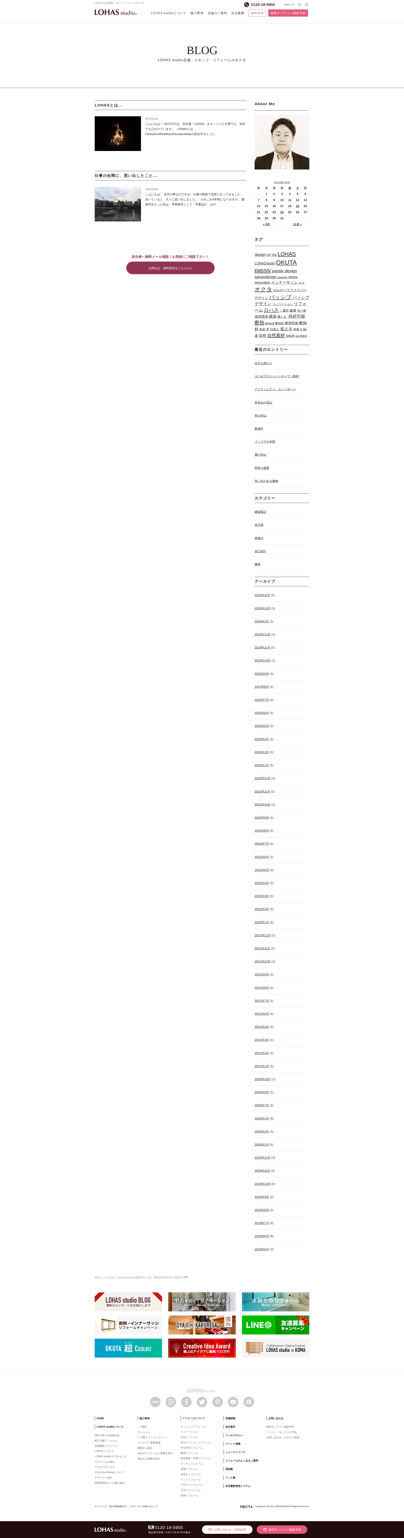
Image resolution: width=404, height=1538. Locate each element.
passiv (263, 270)
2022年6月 (262, 857)
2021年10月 (263, 961)
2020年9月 (262, 1092)
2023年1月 (262, 765)
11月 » (297, 224)
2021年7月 (262, 1000)
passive (282, 277)
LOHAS (287, 254)
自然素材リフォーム (106, 1445)
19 (297, 206)
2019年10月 (263, 1184)
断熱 (259, 322)
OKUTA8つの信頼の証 (107, 1435)
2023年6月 (262, 713)
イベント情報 (233, 1443)
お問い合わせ (275, 1418)
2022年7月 (262, 843)
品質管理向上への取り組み (110, 1482)
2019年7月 (262, 1223)
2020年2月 (262, 1131)
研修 (296, 329)
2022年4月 (262, 883)
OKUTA (286, 262)
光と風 (301, 310)
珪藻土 (274, 329)
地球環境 (261, 316)
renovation (262, 282)
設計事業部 (301, 336)
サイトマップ (101, 1506)
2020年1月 (262, 1144)
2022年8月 (262, 830)
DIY (269, 255)
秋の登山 (260, 415)
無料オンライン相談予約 (288, 13)
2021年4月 (262, 1026)
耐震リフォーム (189, 1453)
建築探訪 (260, 512)
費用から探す (145, 1448)
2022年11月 (262, 791)
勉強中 (259, 428)
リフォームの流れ (105, 1461)
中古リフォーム (189, 1437)
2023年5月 (262, 726)
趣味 (257, 564)
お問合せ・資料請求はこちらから (170, 268)
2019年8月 (262, 1210)
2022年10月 (263, 804)
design (260, 255)
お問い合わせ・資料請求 (227, 1529)
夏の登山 (260, 454)
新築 (262, 329)
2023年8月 (262, 686)
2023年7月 (262, 699)
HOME (100, 1418)
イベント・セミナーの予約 (281, 1432)
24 (282, 212)
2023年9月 (262, 673)
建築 (272, 316)
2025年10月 (263, 608)
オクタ (263, 289)
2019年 (177, 1277)
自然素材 (276, 335)
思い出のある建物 (266, 481)
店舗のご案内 (217, 13)
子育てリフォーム (191, 1490)
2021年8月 (262, 987)
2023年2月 (262, 752)
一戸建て (143, 1426)
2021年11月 (262, 948)
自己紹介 (260, 551)
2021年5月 (262, 1013)
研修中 (259, 538)
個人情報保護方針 (117, 1506)
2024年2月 (262, 621)
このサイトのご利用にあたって (143, 1506)
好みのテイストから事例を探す (155, 1453)
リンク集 (230, 1477)
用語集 (229, 1469)
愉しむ (282, 316)
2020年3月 (262, 1118)
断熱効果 (269, 323)
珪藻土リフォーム (191, 1474)
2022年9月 (262, 817)
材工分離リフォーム (106, 1440)
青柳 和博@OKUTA (163, 1277)
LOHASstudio (265, 263)
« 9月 (266, 224)
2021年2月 (262, 1053)
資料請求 (257, 13)
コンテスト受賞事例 (149, 1442)
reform (293, 277)
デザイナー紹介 (103, 1477)
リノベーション (282, 304)
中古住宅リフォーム (192, 1447)
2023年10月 (263, 660)
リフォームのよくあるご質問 (241, 1460)
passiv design (284, 271)
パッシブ (280, 297)
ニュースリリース (235, 1452)
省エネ (286, 329)
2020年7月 (262, 1105)
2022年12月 (263, 778)
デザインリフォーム (192, 1484)
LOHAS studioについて (168, 13)
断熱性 (279, 323)
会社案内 (230, 1426)
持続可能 (296, 316)
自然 (262, 336)
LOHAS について (104, 1451)
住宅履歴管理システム (238, 1486)
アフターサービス (105, 1467)
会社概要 (237, 13)
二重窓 (284, 310)
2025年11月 (262, 595)
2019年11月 (262, 1170)
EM (274, 255)
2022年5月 (262, 870)
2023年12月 (263, 634)
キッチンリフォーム (192, 1463)
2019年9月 (262, 1197)
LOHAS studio (116, 12)
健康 (293, 310)
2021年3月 (262, 1040)
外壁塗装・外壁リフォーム (196, 1458)
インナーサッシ (284, 282)
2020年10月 (263, 1079)
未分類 (259, 525)
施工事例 (196, 13)
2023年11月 (262, 647)
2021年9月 (262, 974)
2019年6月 (262, 1236)
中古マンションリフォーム (196, 1442)
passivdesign (265, 277)
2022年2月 (262, 909)
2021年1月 (262, 1066)
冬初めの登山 (263, 402)
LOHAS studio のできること (111, 1456)
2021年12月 (263, 935)
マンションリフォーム (193, 1426)
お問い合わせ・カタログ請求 (282, 1437)
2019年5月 (262, 1249)
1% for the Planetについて (109, 1472)
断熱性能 (291, 323)
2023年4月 (262, 739)
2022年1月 (262, 922)
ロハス (271, 310)
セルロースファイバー (290, 290)
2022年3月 (262, 896)
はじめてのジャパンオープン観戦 (277, 376)
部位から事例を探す (149, 1458)
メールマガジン (234, 1435)
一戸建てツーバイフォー (151, 1437)
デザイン (261, 298)
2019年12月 (263, 1157)
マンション (144, 1432)
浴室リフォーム (189, 1469)
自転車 (290, 336)
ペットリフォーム (191, 1479)
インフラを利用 (265, 441)
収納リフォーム (189, 1495)
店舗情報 (230, 1418)
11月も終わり (263, 363)
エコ (301, 282)
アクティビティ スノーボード (275, 389)
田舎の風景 (262, 468)
